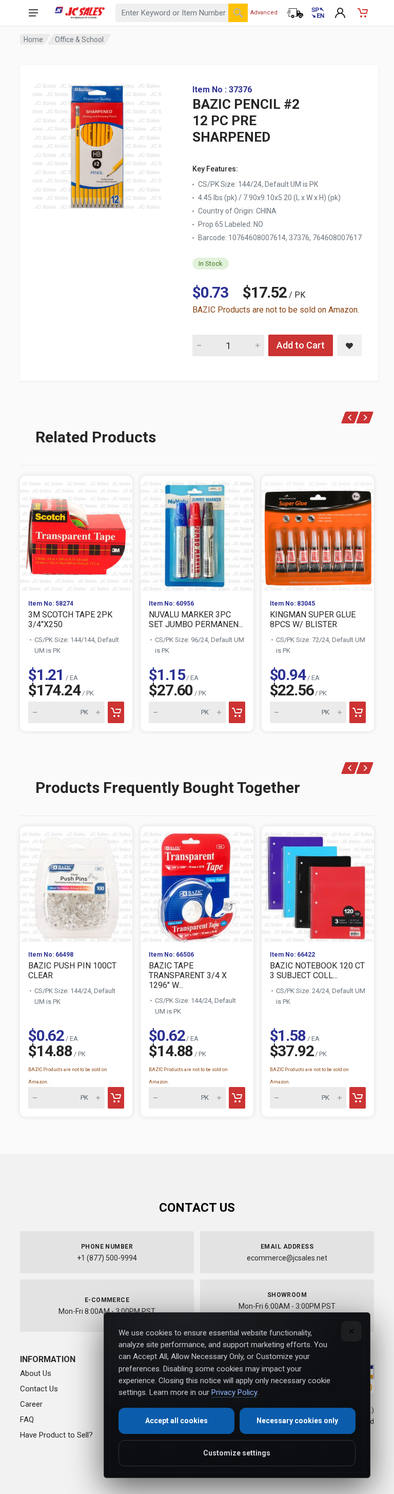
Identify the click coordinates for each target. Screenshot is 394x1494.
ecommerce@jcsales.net (287, 1258)
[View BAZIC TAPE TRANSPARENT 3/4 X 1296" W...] (197, 884)
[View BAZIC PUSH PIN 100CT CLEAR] (76, 884)
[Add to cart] (116, 712)
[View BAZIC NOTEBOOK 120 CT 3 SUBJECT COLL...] (318, 884)
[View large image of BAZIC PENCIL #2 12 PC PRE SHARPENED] (97, 143)
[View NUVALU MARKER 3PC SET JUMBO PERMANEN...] (197, 533)
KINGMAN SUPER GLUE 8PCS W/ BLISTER (313, 619)
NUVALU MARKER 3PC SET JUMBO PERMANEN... (196, 619)
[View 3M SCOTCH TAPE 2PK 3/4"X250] (76, 533)
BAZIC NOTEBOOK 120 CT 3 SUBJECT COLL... (317, 970)
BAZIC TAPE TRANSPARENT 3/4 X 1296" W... (188, 975)
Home (33, 39)
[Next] (365, 417)
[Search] (238, 13)
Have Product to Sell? (56, 1435)
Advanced (264, 12)
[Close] (351, 1331)
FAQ (27, 1419)
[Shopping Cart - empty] (362, 13)
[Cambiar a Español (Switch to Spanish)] (317, 13)
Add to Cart (301, 345)
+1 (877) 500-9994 (107, 1258)
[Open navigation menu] (33, 13)
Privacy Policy (234, 1392)
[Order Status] (295, 13)
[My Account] (340, 13)
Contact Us (39, 1388)
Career (31, 1404)
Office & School (79, 39)
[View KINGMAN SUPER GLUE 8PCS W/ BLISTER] (318, 533)
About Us (35, 1373)
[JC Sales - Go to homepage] (80, 13)
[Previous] (350, 417)
